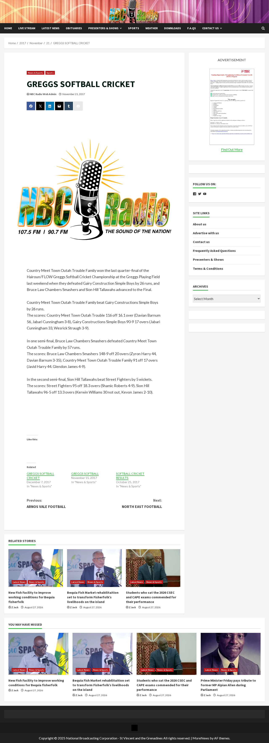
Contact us (210, 28)
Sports (133, 28)
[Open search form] (263, 28)
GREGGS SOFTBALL (85, 473)
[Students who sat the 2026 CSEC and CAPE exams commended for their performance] (153, 568)
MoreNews (201, 738)
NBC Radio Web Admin (43, 94)
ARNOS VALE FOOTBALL (46, 503)
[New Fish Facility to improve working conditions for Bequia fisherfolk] (35, 568)
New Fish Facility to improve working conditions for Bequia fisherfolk (31, 597)
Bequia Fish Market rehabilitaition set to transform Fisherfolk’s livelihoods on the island (93, 597)
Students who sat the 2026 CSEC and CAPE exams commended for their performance (151, 597)
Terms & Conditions (208, 268)
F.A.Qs (191, 28)
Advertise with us (206, 233)
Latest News (50, 28)
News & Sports (35, 72)
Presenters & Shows (103, 28)
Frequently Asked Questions (214, 251)
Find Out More (232, 149)
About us (199, 224)
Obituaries (74, 28)
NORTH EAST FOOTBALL (142, 503)
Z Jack (14, 607)
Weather (151, 28)
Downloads (172, 28)
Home (8, 28)
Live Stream (26, 28)
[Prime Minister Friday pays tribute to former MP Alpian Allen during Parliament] (231, 654)
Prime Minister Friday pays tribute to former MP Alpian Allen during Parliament (228, 685)
